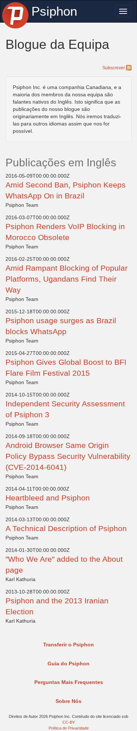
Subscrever (114, 67)
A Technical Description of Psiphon (66, 528)
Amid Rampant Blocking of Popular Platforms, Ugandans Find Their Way (66, 279)
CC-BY (68, 722)
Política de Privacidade (69, 728)
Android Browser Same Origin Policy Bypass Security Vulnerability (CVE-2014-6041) (67, 456)
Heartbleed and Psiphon (47, 498)
